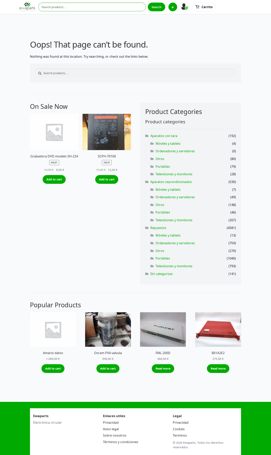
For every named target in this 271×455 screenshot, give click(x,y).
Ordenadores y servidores (175, 151)
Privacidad (111, 422)
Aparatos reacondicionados (171, 182)
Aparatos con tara (163, 136)
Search (156, 7)
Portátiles (163, 166)
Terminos (180, 435)
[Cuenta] (184, 6)
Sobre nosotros (114, 435)
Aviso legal (111, 429)
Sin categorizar (161, 274)
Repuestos (158, 228)
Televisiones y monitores (174, 174)
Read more (163, 368)
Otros (160, 159)
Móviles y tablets (168, 143)
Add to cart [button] (54, 179)
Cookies (179, 429)
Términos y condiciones (120, 442)
